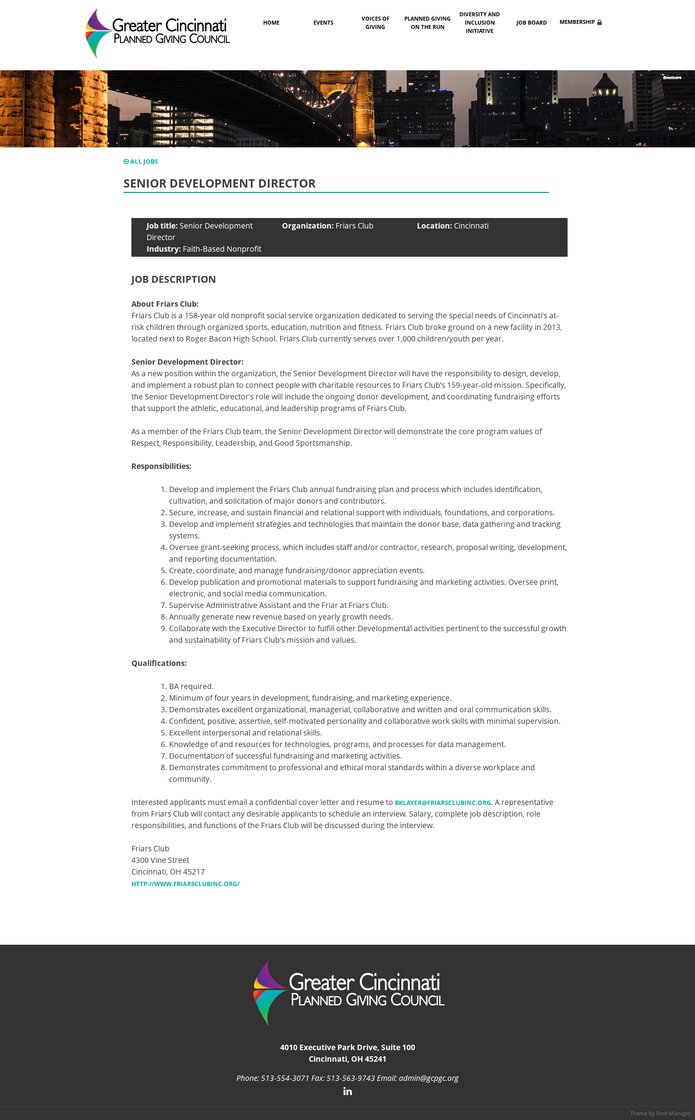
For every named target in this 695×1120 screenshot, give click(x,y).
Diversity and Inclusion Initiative (479, 23)
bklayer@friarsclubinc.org (443, 802)
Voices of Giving (375, 23)
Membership (577, 22)
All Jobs (143, 161)
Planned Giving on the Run (427, 23)
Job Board (532, 22)
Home (271, 22)
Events (323, 22)
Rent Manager (673, 1113)
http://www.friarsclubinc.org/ (185, 884)
